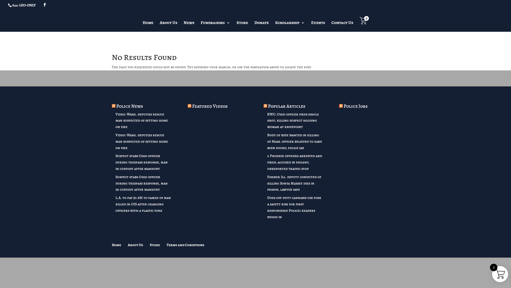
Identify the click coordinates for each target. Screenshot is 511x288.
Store (242, 23)
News (189, 23)
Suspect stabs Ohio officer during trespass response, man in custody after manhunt (142, 162)
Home (148, 23)
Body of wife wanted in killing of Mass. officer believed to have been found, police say (294, 141)
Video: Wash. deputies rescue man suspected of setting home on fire (142, 121)
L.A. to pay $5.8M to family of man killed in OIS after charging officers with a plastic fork (143, 204)
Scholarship (287, 23)
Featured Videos (210, 106)
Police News (129, 106)
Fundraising (213, 23)
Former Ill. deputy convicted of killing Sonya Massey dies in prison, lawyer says (294, 183)
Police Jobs (356, 106)
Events (318, 23)
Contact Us (342, 23)
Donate (261, 23)
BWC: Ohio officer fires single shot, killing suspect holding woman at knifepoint (293, 121)
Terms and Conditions (185, 244)
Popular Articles (286, 106)
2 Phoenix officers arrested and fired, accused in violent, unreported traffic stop (294, 162)
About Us (168, 23)
